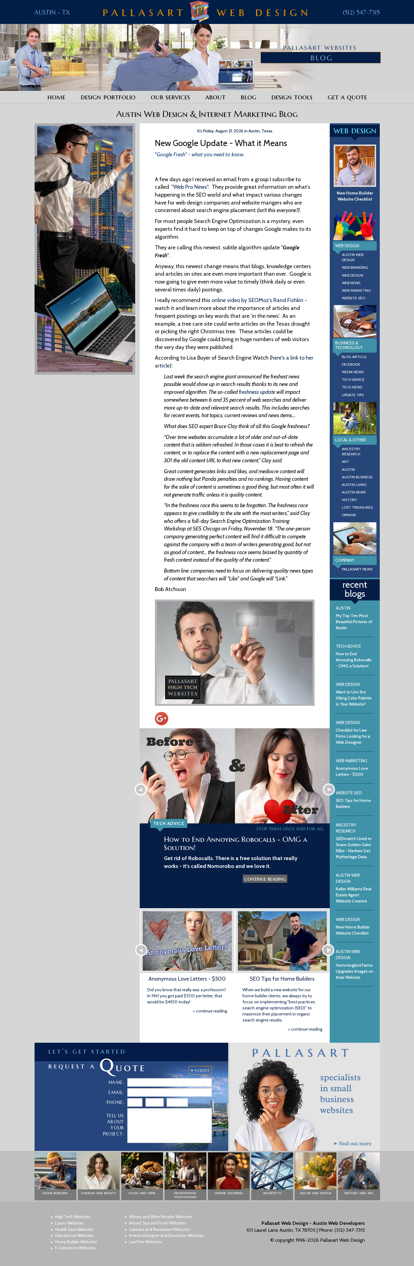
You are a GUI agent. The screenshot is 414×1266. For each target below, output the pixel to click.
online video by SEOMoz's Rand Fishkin (257, 300)
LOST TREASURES (357, 507)
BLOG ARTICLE (354, 356)
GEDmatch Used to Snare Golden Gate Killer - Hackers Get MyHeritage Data (354, 840)
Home (56, 96)
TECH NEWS (352, 387)
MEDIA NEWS (353, 372)
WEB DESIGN (352, 275)
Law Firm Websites (145, 1241)
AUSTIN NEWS (354, 492)
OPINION (349, 515)
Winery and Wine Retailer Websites (160, 1216)
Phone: (115, 1102)
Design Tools (291, 96)
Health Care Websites (74, 1229)
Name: (116, 1082)
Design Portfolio (108, 96)
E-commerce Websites (75, 1247)
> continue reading (210, 1011)
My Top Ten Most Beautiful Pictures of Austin (354, 617)
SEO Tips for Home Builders (282, 978)
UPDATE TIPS (353, 395)
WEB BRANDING (355, 267)
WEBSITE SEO (353, 298)
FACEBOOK (351, 364)
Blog (248, 96)
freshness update (257, 392)
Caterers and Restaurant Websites (159, 1229)
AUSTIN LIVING (354, 484)
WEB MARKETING (356, 290)
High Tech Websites (72, 1216)
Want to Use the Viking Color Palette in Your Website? (354, 694)
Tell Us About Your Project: (113, 1125)
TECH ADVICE (353, 379)
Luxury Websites (69, 1223)
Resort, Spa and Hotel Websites (157, 1223)
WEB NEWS (351, 283)
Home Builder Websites (76, 1241)
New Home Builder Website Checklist (355, 196)
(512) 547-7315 (361, 12)
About (215, 96)
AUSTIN (348, 469)
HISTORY (349, 499)
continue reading (265, 878)
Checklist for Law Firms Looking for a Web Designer (353, 732)
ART (345, 461)
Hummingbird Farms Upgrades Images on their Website (354, 964)
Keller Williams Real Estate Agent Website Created (353, 888)
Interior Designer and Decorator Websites (166, 1235)
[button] (55, 1176)
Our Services (170, 96)
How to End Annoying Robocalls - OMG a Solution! (235, 843)
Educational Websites (74, 1235)
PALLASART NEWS (357, 569)
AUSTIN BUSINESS (357, 477)
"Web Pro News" (190, 187)
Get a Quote (347, 96)
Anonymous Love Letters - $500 (187, 978)
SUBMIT (202, 1070)
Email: (116, 1092)
